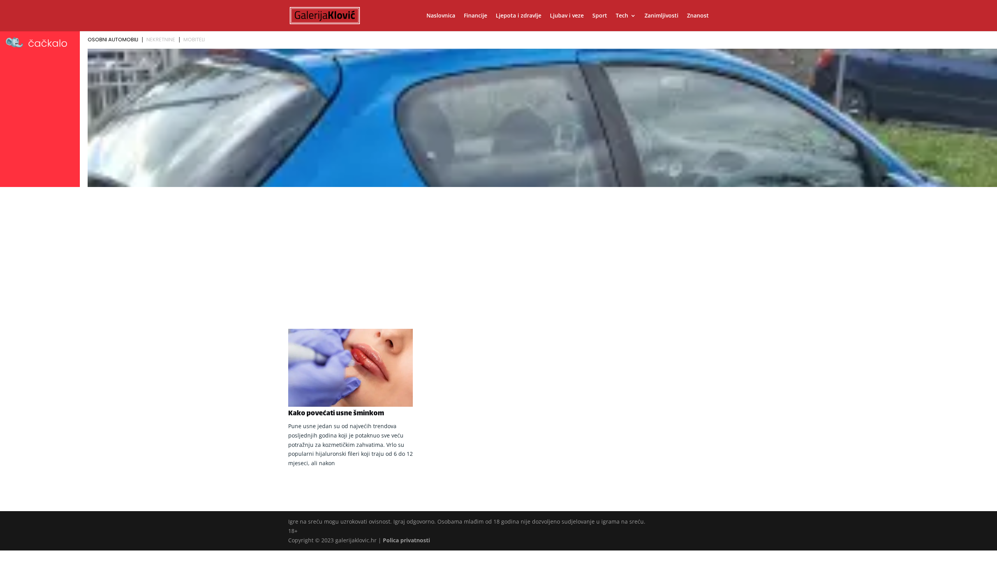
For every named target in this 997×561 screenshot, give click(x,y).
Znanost (698, 16)
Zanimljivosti (661, 16)
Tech (622, 16)
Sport (599, 16)
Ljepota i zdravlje (518, 16)
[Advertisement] (498, 248)
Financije (475, 16)
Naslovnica (440, 16)
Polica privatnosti (406, 540)
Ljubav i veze (567, 16)
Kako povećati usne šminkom (336, 414)
